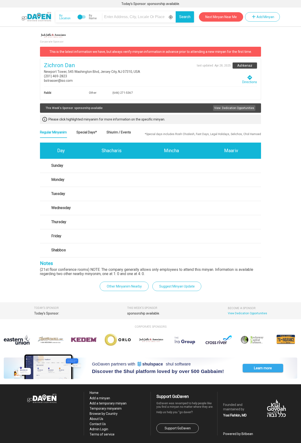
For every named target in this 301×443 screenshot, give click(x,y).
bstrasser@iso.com (58, 80)
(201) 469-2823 (55, 76)
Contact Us (98, 424)
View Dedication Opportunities (247, 313)
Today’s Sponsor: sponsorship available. (150, 3)
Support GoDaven (178, 428)
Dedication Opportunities (234, 108)
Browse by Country (104, 414)
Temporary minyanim (106, 408)
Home (94, 393)
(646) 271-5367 (122, 92)
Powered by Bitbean (238, 433)
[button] (263, 368)
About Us (96, 419)
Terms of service (102, 434)
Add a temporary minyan (108, 403)
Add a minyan (100, 398)
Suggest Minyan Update (177, 286)
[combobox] (140, 17)
